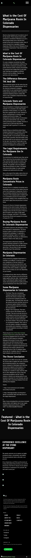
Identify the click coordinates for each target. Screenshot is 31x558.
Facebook (6, 532)
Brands (6, 525)
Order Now (7, 523)
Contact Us (8, 549)
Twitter (5, 535)
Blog (18, 518)
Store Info (7, 520)
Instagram (6, 538)
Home (6, 515)
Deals (18, 515)
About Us (7, 518)
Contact (19, 520)
